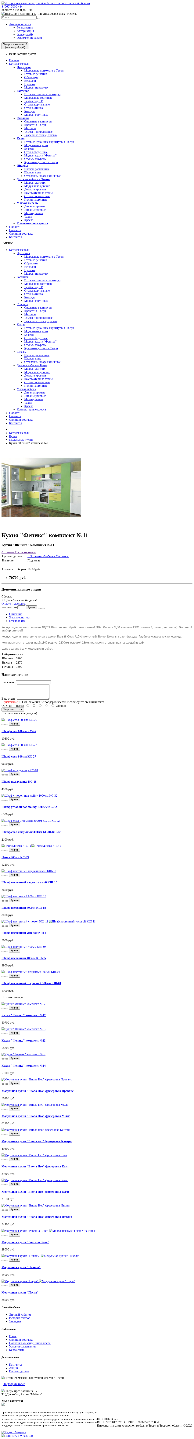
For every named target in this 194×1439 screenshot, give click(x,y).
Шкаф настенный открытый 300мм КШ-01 (31, 983)
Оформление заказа (29, 37)
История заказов (19, 1318)
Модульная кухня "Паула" (20, 1292)
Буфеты (29, 148)
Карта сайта (16, 1349)
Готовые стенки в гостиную (42, 94)
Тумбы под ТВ (33, 101)
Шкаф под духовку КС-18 (19, 781)
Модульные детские (37, 186)
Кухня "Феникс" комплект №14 (24, 1065)
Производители (19, 1371)
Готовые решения (35, 73)
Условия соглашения (22, 1346)
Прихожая (24, 67)
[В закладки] (39, 608)
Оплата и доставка (21, 233)
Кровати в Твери (35, 124)
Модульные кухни (36, 145)
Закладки (15, 1321)
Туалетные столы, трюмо (40, 135)
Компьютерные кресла (32, 223)
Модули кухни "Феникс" (40, 155)
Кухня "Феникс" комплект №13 (24, 1040)
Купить (31, 607)
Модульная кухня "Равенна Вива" (25, 1242)
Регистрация (25, 27)
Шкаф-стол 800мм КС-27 (19, 756)
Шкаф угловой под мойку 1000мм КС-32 (29, 806)
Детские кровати (35, 189)
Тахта (28, 216)
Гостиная (23, 90)
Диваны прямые (34, 206)
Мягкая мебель (27, 203)
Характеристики (20, 617)
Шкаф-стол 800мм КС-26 (19, 731)
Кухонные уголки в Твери (41, 162)
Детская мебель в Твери (33, 179)
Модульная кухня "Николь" (21, 1267)
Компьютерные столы (38, 192)
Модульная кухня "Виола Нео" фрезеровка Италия (37, 1216)
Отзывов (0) (17, 620)
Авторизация (25, 30)
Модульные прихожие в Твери (44, 70)
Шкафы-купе (32, 172)
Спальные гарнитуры (38, 121)
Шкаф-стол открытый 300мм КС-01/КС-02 (31, 832)
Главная (14, 60)
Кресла (28, 220)
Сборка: (7, 596)
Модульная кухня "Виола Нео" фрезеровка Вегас (35, 1191)
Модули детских (34, 182)
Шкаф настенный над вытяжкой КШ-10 (29, 882)
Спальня (23, 118)
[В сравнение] (43, 608)
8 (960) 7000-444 (12, 6)
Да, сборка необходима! (21, 600)
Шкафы (22, 165)
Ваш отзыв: (9, 698)
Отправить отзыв (13, 709)
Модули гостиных (36, 114)
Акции (13, 1368)
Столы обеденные (36, 152)
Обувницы (31, 77)
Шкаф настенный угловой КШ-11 (25, 932)
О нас (12, 1336)
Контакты (15, 237)
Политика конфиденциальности (30, 1343)
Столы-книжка (34, 107)
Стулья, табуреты (35, 158)
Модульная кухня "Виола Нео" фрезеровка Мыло (36, 1116)
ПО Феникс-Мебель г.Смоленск (48, 556)
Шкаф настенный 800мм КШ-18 (24, 907)
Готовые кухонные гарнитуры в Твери (49, 141)
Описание (15, 614)
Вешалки (30, 80)
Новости (14, 226)
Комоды (29, 111)
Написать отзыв (25, 552)
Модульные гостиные (38, 97)
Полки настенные (35, 199)
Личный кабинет (20, 24)
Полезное (15, 230)
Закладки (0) (25, 34)
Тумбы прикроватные (38, 131)
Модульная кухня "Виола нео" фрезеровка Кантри (37, 1141)
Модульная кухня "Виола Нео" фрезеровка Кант (35, 1166)
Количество (9, 607)
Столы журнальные (37, 104)
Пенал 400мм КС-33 (15, 857)
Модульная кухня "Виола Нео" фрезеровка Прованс (38, 1091)
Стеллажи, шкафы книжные (42, 175)
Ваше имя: (8, 682)
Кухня (21, 138)
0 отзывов (8, 552)
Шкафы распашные (36, 169)
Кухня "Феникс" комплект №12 (24, 1015)
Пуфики (29, 84)
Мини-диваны (33, 213)
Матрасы (30, 128)
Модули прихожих (36, 87)
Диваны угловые (35, 209)
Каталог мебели (19, 63)
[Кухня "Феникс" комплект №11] (41, 526)
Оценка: (7, 705)
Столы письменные (37, 196)
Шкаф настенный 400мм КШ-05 (24, 958)
